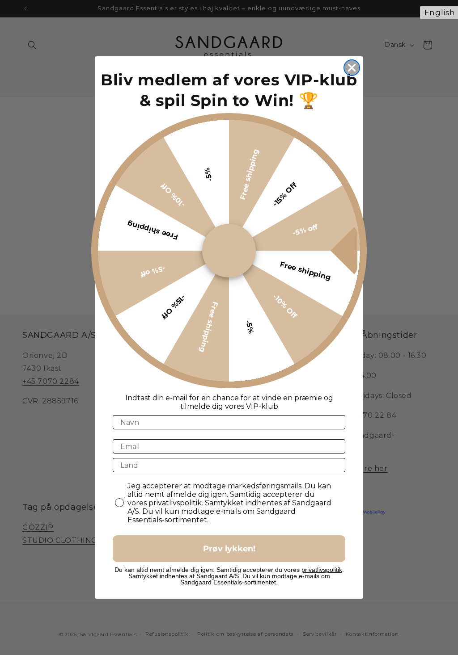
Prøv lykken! (229, 549)
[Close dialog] (352, 68)
